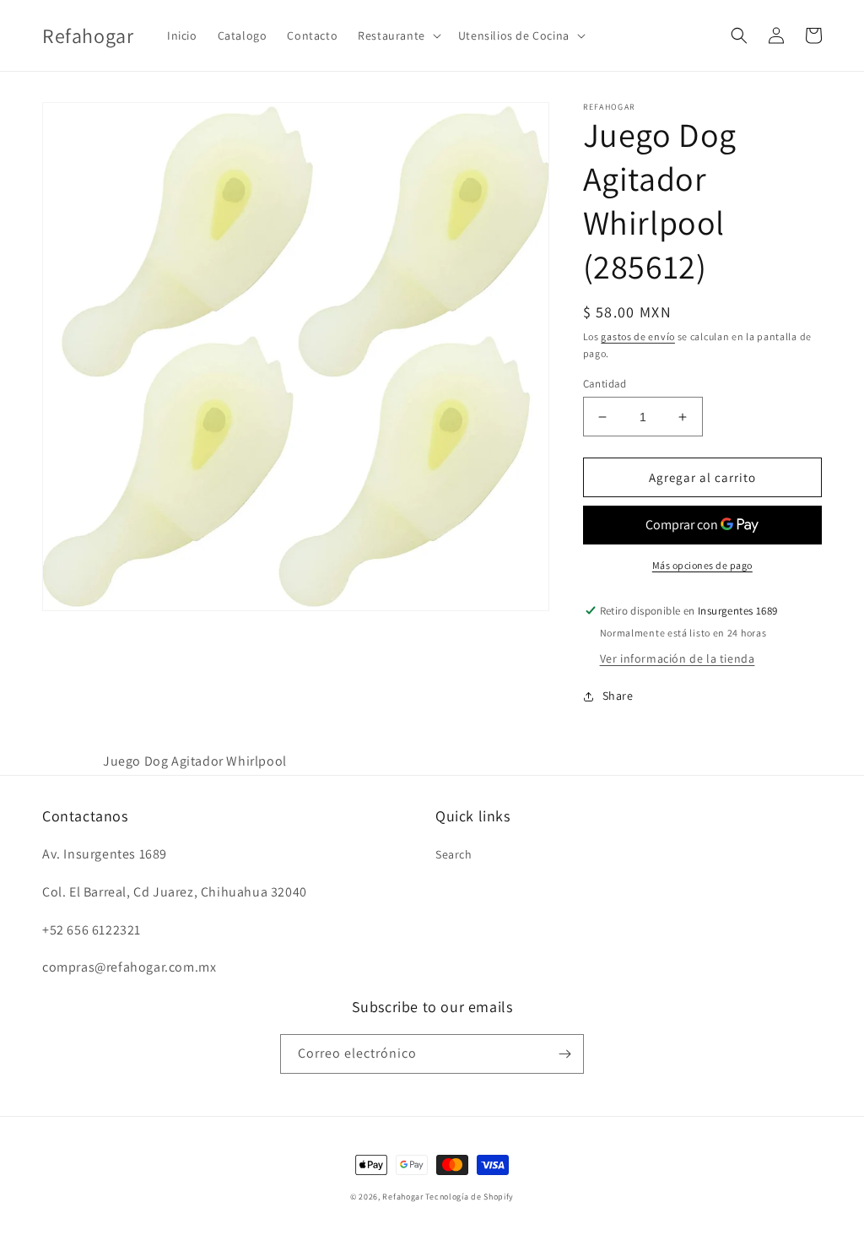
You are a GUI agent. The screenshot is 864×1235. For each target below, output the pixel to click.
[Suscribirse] (564, 1054)
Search (453, 854)
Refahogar (402, 1196)
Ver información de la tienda (677, 658)
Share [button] (618, 695)
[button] (398, 35)
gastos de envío (638, 336)
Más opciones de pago (702, 565)
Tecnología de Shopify (469, 1196)
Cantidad (605, 383)
